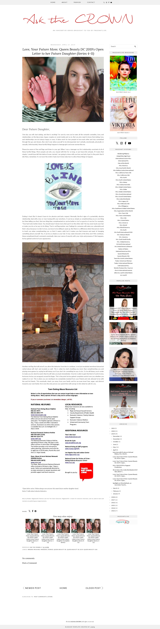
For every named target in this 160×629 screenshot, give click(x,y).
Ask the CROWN (80, 20)
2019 (113, 434)
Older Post (93, 588)
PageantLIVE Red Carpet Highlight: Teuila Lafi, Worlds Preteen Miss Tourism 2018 (123, 411)
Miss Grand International (123, 194)
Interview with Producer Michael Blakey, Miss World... (123, 453)
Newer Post (33, 588)
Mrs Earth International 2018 (123, 232)
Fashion (77, 2)
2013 (113, 511)
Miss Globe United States (123, 192)
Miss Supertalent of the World (123, 211)
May (114, 447)
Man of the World (123, 163)
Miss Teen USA (123, 213)
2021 (113, 428)
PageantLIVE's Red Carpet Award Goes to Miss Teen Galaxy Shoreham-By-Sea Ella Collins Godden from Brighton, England (123, 311)
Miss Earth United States (123, 180)
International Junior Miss (123, 158)
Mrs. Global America (123, 242)
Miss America (123, 165)
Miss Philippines (123, 206)
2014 (113, 508)
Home (53, 2)
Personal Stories (47, 549)
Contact (91, 2)
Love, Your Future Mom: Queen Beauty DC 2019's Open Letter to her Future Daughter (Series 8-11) (78, 538)
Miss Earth (123, 177)
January (115, 494)
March (115, 488)
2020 (113, 431)
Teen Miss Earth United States (123, 258)
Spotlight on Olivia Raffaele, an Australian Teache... (122, 484)
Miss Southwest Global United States (123, 208)
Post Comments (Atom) (43, 596)
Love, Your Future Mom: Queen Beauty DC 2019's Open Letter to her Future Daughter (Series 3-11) (93, 538)
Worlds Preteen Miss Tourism (123, 268)
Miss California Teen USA (123, 173)
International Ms (123, 161)
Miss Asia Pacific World (123, 168)
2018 (113, 497)
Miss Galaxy (123, 182)
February (116, 491)
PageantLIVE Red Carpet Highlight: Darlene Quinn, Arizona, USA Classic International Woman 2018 (123, 373)
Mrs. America (123, 237)
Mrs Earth (123, 230)
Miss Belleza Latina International (123, 170)
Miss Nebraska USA (123, 203)
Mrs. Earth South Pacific (123, 239)
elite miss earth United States (123, 273)
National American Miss (123, 251)
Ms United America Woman (123, 246)
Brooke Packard (34, 549)
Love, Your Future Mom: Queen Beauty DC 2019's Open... (125, 457)
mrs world (123, 275)
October (115, 441)
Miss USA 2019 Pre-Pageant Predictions (121, 466)
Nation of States (123, 249)
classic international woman (123, 270)
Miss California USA (123, 175)
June (114, 444)
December (116, 436)
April (114, 450)
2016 (113, 502)
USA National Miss (123, 266)
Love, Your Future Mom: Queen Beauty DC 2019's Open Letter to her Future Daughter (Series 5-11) (32, 538)
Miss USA (123, 218)
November (116, 439)
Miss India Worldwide (123, 199)
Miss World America (123, 227)
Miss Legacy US (123, 201)
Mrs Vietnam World (123, 235)
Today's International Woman (123, 263)
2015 (113, 505)
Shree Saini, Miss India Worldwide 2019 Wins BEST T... (125, 470)
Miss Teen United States (123, 215)
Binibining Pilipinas (123, 154)
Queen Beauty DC (60, 549)
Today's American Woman (123, 261)
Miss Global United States (123, 187)
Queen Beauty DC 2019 (75, 549)
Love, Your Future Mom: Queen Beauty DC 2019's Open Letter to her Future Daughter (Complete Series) (63, 538)
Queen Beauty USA (90, 549)
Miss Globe (123, 189)
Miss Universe (123, 223)
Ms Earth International (123, 244)
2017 (113, 500)
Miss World (123, 225)
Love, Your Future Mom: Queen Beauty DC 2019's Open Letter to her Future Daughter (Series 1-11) (47, 538)
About (64, 2)
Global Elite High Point (123, 156)
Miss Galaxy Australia (123, 184)
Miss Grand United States (123, 196)
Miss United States (123, 220)
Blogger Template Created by (80, 627)
